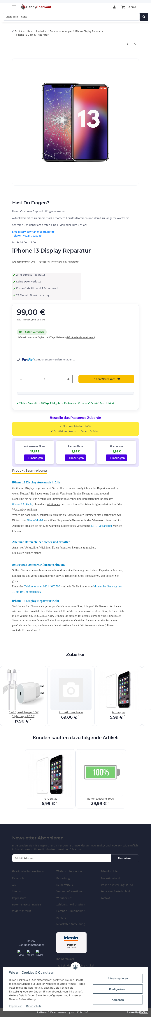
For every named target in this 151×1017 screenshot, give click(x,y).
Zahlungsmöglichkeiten (70, 904)
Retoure (61, 917)
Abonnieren (125, 858)
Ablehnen (118, 999)
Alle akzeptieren (118, 978)
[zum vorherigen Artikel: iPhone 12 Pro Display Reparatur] (127, 44)
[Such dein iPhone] (144, 17)
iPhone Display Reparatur (65, 261)
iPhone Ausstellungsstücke (117, 885)
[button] (114, 7)
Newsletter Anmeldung (70, 924)
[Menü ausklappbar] (14, 5)
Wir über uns (64, 898)
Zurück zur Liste (23, 31)
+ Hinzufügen (34, 458)
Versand (41, 319)
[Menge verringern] (21, 379)
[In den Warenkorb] (15, 56)
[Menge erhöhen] (68, 379)
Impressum (15, 1006)
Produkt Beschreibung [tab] (29, 470)
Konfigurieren (118, 989)
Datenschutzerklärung (76, 845)
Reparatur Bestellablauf (115, 891)
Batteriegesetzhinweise (26, 904)
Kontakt (105, 898)
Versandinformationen (70, 891)
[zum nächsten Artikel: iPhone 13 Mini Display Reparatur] (135, 44)
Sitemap (17, 891)
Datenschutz (33, 1006)
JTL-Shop (143, 1012)
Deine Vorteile (65, 885)
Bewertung (63, 878)
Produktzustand (110, 878)
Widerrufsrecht (21, 911)
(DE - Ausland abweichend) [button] (80, 337)
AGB (14, 885)
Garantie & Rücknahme (70, 911)
